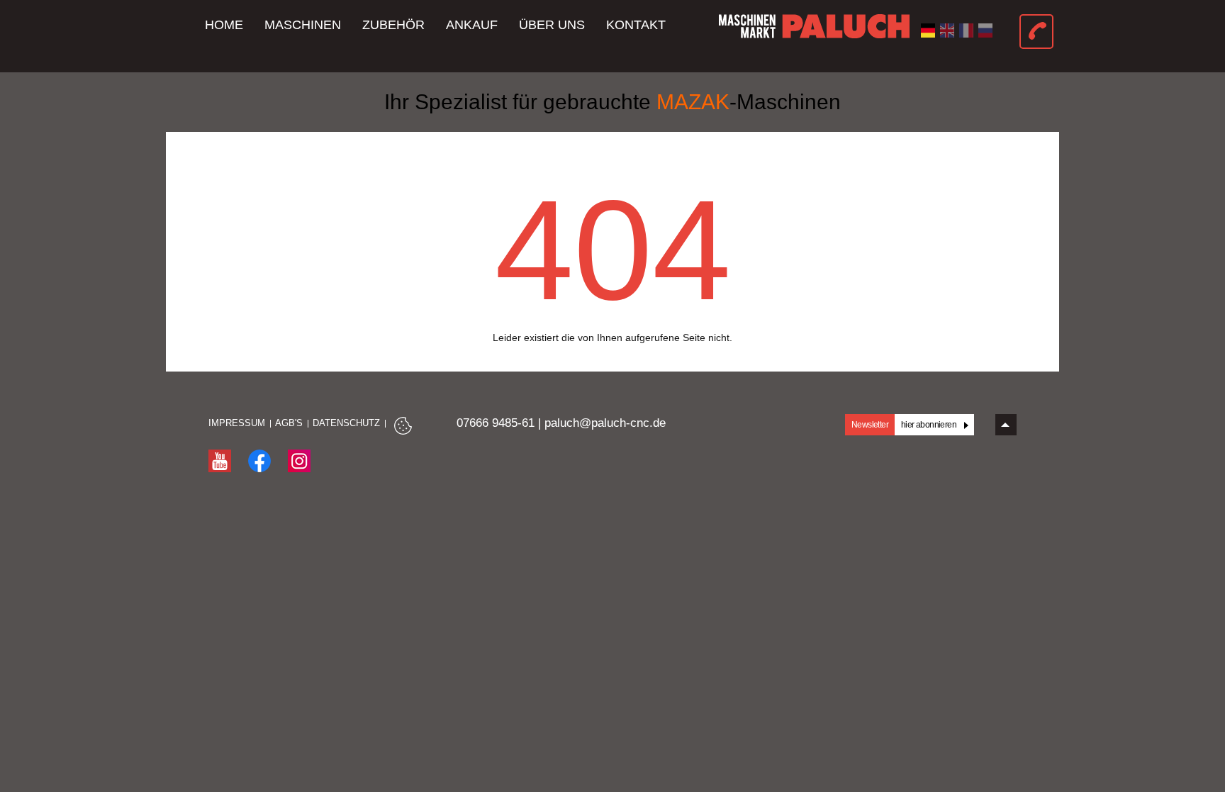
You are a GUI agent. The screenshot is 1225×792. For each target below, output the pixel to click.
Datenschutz (346, 423)
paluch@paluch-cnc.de (605, 423)
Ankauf (472, 25)
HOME (224, 25)
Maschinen (302, 25)
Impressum (236, 423)
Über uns (552, 25)
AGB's (289, 423)
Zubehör (393, 25)
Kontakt (636, 25)
